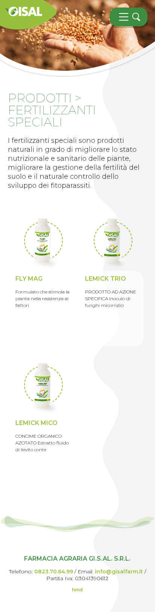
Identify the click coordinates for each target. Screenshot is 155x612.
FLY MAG (29, 278)
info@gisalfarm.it (119, 571)
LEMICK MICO (36, 422)
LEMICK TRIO (105, 278)
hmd (77, 590)
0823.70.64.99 (53, 571)
